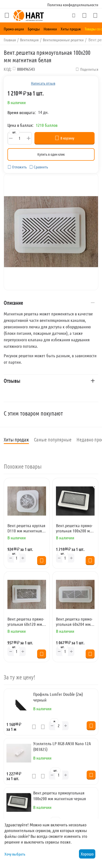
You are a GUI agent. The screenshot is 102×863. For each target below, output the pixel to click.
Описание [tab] (13, 302)
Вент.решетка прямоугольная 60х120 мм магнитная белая (25, 621)
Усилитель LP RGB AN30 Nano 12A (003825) (62, 746)
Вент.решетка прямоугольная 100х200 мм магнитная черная (74, 528)
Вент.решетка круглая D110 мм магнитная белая (26, 528)
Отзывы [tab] (12, 380)
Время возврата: (21, 112)
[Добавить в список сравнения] (44, 726)
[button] (87, 69)
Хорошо (87, 854)
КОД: (8, 69)
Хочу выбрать (14, 854)
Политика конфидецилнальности (72, 4)
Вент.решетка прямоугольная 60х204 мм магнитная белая (74, 621)
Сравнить (41, 166)
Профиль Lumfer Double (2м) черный (58, 697)
